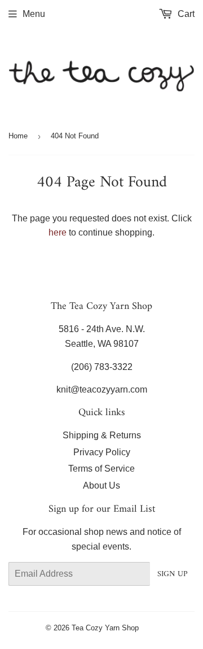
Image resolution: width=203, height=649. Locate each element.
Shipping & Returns (102, 435)
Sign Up (172, 574)
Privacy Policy (101, 452)
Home (18, 136)
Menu (34, 14)
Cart (185, 14)
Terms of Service (101, 468)
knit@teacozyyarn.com (101, 389)
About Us (101, 485)
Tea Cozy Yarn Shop (105, 628)
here (57, 232)
